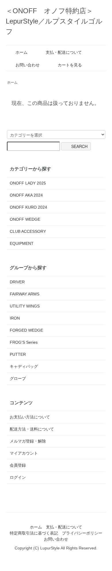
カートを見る (70, 65)
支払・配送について (64, 52)
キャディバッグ (24, 366)
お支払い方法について (30, 417)
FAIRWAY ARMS (24, 294)
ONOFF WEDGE (25, 219)
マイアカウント (24, 453)
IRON (15, 318)
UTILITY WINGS (25, 306)
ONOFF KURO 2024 (28, 207)
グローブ (18, 378)
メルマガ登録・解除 (28, 441)
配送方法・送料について (32, 429)
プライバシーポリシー (82, 533)
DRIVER (17, 282)
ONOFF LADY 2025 (28, 183)
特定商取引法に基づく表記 (34, 533)
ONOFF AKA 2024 (26, 195)
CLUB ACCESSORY (28, 231)
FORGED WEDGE (26, 330)
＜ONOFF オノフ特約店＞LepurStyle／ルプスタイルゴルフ (54, 21)
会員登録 (18, 465)
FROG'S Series (24, 342)
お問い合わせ (28, 65)
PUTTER (18, 354)
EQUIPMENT (22, 243)
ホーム (22, 52)
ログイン (18, 477)
